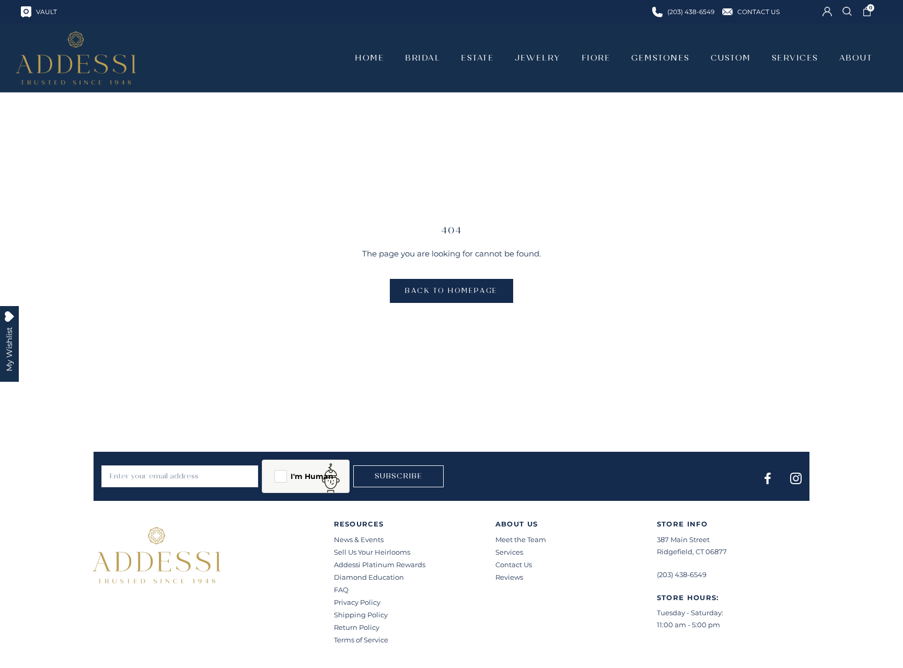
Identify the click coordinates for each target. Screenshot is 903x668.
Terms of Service (361, 640)
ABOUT (856, 58)
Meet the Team (520, 539)
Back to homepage (451, 291)
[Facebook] (767, 478)
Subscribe (398, 476)
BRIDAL (422, 58)
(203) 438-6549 (682, 574)
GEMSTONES (660, 58)
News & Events (359, 539)
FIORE (596, 58)
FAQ (341, 589)
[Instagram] (796, 478)
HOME (369, 58)
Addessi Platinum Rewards (379, 564)
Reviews (509, 577)
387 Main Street (683, 539)
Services (509, 552)
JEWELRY (538, 58)
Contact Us (513, 564)
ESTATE (477, 58)
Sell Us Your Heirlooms (372, 552)
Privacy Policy (357, 602)
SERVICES (795, 58)
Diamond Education (369, 577)
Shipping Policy (361, 615)
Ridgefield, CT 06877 (692, 551)
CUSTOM (731, 58)
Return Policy (356, 627)
